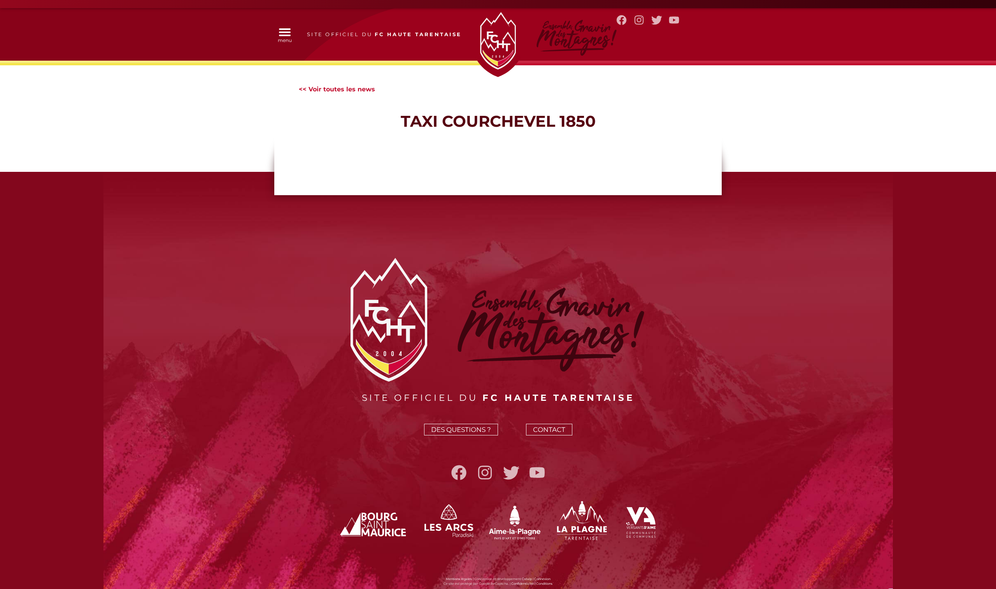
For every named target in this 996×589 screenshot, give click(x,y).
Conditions (544, 584)
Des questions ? (461, 429)
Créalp (527, 579)
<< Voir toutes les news (337, 89)
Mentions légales (459, 579)
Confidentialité (522, 584)
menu (285, 40)
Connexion (542, 579)
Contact (549, 429)
